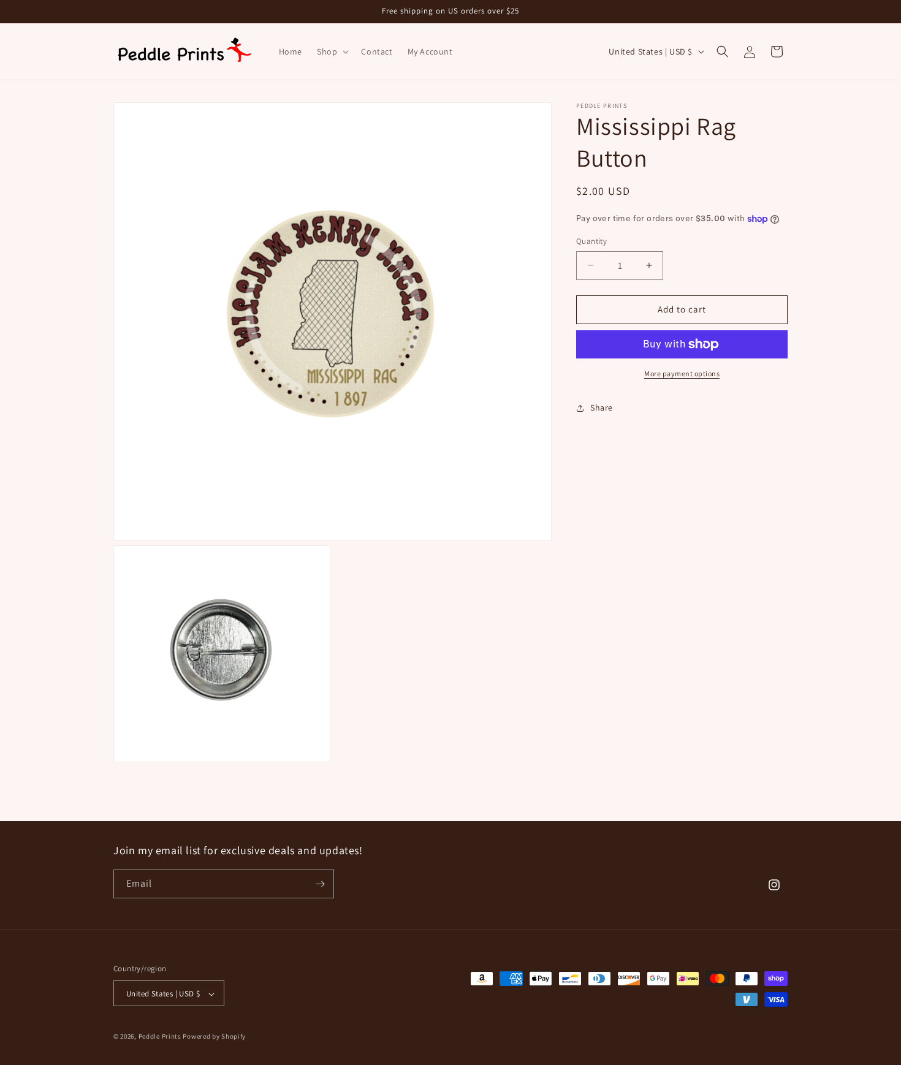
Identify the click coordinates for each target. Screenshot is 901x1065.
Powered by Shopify (214, 1037)
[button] (332, 51)
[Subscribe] (319, 884)
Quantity (591, 241)
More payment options (682, 373)
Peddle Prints (160, 1037)
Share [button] (601, 407)
